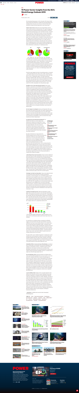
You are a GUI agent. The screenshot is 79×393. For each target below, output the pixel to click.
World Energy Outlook (37, 299)
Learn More (53, 373)
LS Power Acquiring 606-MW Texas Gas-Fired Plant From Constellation (25, 332)
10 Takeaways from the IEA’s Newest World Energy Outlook (40, 329)
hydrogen (35, 297)
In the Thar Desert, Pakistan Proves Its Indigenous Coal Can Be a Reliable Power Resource (26, 350)
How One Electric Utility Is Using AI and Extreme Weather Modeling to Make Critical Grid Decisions (69, 46)
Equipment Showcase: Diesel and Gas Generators (52, 137)
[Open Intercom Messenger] (77, 391)
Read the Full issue (35, 356)
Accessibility (39, 382)
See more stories (50, 138)
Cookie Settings (34, 382)
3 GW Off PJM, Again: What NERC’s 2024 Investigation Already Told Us (26, 320)
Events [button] (8, 2)
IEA (26, 299)
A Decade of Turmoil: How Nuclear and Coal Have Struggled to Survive (52, 131)
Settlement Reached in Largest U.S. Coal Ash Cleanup (51, 126)
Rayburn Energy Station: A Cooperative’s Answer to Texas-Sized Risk (48, 354)
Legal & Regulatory (24, 336)
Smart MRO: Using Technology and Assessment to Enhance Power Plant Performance (69, 39)
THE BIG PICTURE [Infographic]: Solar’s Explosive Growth (52, 134)
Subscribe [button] (73, 2)
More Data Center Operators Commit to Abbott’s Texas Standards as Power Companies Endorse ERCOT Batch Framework (25, 327)
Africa (32, 296)
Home (1, 4)
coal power (40, 297)
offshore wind (48, 297)
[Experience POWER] (66, 0)
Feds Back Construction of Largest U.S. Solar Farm (52, 128)
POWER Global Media (68, 59)
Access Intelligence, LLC (37, 388)
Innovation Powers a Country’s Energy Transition (26, 355)
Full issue (49, 123)
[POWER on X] (17, 382)
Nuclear (48, 129)
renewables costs (29, 297)
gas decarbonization (42, 300)
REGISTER (65, 34)
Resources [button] (11, 2)
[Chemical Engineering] (60, 0)
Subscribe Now (69, 77)
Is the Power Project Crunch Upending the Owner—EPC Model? (36, 354)
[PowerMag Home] (39, 2)
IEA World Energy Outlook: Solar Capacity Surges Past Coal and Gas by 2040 (58, 316)
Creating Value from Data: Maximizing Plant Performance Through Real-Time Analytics (69, 30)
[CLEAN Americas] (76, 0)
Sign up (64, 382)
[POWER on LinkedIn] (19, 382)
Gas (22, 330)
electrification (46, 296)
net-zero (30, 299)
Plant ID (65, 2)
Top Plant (23, 348)
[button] (1, 2)
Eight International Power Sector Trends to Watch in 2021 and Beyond (40, 343)
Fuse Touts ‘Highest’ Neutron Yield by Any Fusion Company (25, 313)
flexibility (35, 300)
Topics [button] (5, 2)
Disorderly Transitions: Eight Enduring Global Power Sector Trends (39, 316)
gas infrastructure (29, 300)
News (3, 4)
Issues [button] (15, 2)
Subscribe (56, 383)
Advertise (69, 2)
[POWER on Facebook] (16, 382)
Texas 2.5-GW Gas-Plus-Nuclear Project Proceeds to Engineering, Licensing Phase (25, 308)
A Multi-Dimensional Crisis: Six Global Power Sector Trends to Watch (57, 343)
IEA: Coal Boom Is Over (54, 328)
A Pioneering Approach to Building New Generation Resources (25, 344)
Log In (77, 2)
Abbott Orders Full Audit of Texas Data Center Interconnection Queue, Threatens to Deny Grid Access (26, 339)
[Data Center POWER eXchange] (72, 0)
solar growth (44, 299)
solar (44, 297)
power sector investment (39, 296)
